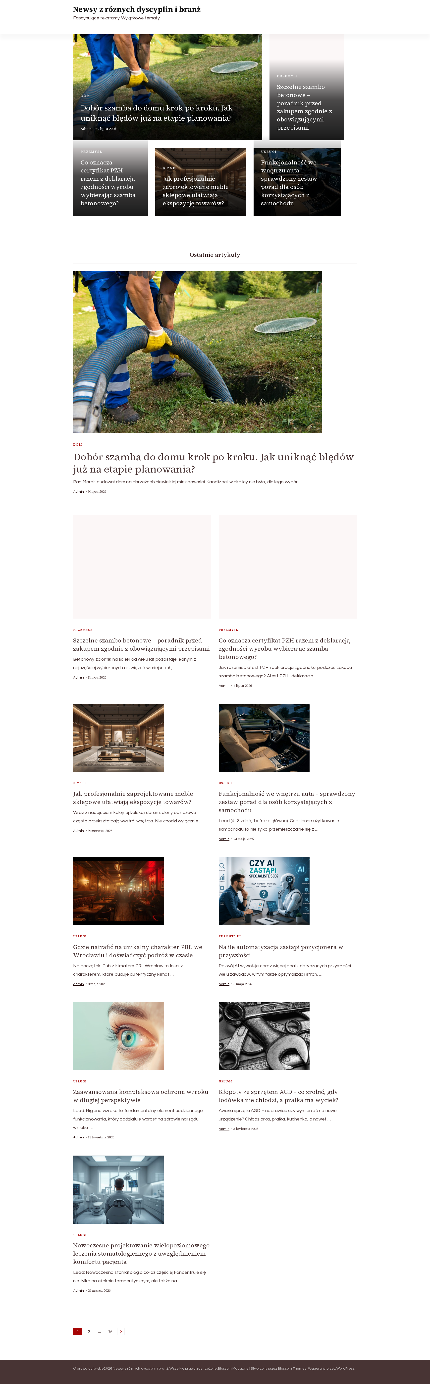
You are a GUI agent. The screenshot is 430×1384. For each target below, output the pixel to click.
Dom (85, 96)
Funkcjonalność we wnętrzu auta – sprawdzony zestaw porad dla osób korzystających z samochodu (289, 182)
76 (111, 1332)
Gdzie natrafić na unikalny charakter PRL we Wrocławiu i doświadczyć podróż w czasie (137, 951)
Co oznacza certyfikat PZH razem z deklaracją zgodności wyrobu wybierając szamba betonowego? (108, 182)
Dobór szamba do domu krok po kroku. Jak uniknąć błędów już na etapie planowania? (157, 113)
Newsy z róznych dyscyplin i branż (137, 9)
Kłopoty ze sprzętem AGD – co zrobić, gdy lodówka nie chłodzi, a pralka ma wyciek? (278, 1096)
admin (86, 128)
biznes (170, 168)
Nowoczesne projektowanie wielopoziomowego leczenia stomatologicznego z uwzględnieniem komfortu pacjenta (141, 1253)
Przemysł (288, 76)
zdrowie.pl (230, 936)
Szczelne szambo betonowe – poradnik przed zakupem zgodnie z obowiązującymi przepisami (304, 107)
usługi (269, 152)
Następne (121, 1331)
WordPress (345, 1368)
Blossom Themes (292, 1368)
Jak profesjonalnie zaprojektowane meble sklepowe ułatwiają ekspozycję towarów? (196, 190)
